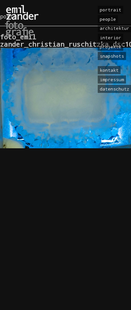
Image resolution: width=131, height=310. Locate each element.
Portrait (110, 10)
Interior (110, 38)
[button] (12, 298)
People (108, 19)
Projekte (110, 47)
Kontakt (109, 70)
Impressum (112, 79)
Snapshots (112, 56)
